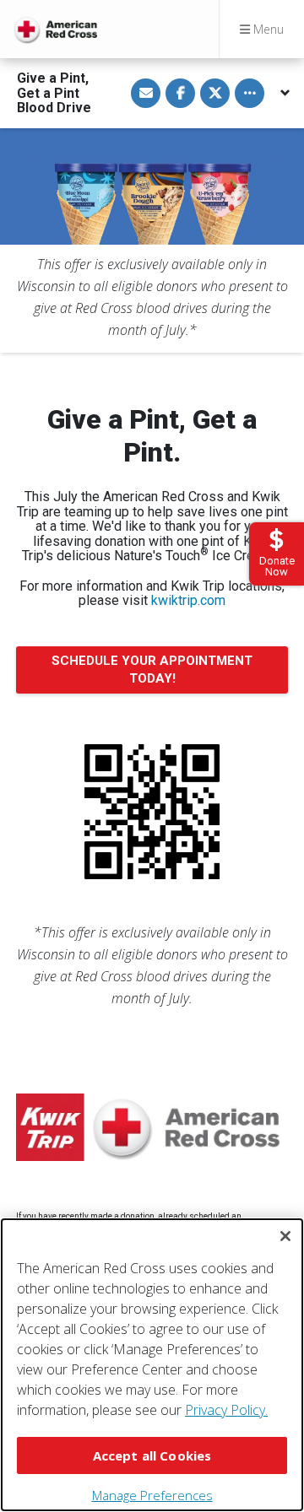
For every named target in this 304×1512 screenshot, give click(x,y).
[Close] (285, 1236)
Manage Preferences (152, 1495)
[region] (152, 1365)
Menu (267, 29)
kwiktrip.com (188, 600)
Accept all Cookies (152, 1455)
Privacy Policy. (226, 1410)
